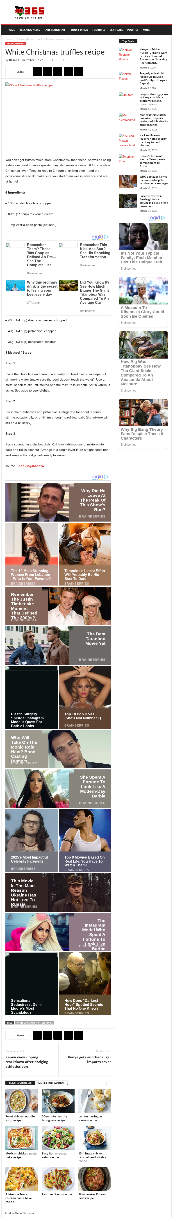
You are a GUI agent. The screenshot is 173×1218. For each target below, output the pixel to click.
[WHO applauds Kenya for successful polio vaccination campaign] (128, 181)
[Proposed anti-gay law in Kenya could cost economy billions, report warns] (128, 99)
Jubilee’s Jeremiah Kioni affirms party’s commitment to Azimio (152, 161)
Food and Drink (25, 39)
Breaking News (29, 29)
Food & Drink (79, 29)
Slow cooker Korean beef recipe (92, 1196)
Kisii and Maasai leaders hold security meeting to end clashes (153, 140)
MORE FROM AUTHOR (51, 1082)
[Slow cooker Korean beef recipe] (94, 1179)
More (146, 29)
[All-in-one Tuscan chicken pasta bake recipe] (21, 1179)
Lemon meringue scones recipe (90, 1118)
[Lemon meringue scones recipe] (94, 1101)
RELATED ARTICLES (20, 1082)
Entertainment (54, 29)
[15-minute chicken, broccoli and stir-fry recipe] (94, 1138)
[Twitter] (47, 71)
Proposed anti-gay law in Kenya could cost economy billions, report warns (154, 99)
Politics (132, 29)
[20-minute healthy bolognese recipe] (58, 1101)
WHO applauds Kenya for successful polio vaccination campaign (154, 180)
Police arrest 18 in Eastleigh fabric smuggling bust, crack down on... (154, 201)
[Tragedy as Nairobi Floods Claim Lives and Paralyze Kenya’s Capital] (128, 78)
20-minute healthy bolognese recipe (54, 1118)
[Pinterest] (57, 71)
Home (11, 29)
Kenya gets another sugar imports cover (89, 1059)
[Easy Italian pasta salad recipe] (58, 1138)
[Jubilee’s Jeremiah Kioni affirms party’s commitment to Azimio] (128, 161)
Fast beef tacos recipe (57, 1194)
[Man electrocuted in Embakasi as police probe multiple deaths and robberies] (128, 119)
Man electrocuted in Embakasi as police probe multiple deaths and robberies (154, 120)
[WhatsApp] (68, 71)
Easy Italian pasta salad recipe (54, 1155)
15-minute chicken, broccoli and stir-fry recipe (92, 1157)
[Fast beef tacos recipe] (58, 1179)
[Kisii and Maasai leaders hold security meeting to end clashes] (128, 140)
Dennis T (14, 60)
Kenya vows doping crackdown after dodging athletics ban (26, 1062)
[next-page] (108, 1083)
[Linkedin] (78, 71)
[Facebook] (37, 71)
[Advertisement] (114, 12)
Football (98, 29)
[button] (165, 30)
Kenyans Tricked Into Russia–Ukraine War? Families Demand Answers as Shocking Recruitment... (153, 56)
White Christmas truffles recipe (35, 1022)
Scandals (116, 29)
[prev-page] (103, 1083)
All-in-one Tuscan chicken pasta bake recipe (18, 1198)
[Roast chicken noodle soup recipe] (21, 1101)
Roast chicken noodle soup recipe (20, 1118)
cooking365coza (31, 466)
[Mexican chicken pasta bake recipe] (21, 1138)
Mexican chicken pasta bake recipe (21, 1155)
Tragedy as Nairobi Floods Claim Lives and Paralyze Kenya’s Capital (153, 78)
